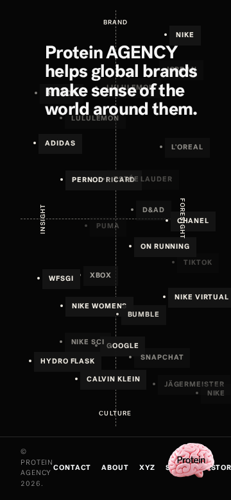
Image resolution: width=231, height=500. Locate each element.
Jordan (181, 70)
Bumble (144, 315)
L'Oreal (187, 147)
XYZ (147, 468)
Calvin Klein (114, 379)
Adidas (60, 143)
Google (123, 346)
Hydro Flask (67, 361)
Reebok (61, 93)
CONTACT (72, 468)
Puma (108, 226)
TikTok (198, 263)
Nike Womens (100, 306)
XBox (101, 275)
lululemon (131, 88)
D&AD (153, 210)
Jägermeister (194, 384)
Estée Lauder (143, 179)
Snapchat (162, 358)
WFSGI (61, 279)
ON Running (165, 247)
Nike (185, 35)
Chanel (193, 221)
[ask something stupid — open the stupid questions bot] (191, 460)
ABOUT (114, 468)
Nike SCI (88, 342)
